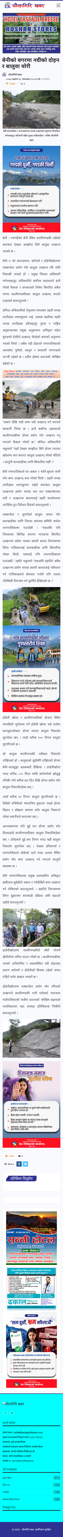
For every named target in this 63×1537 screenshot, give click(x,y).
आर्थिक (6, 1492)
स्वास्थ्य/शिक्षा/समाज (11, 1499)
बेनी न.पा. (6, 1484)
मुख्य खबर (7, 1477)
